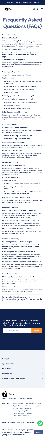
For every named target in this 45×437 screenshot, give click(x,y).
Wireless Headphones (21, 408)
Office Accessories (20, 416)
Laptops (29, 399)
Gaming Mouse (18, 413)
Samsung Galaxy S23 (20, 411)
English (34, 2)
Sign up (36, 331)
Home (29, 413)
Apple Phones (18, 403)
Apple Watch (17, 406)
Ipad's (38, 406)
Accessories (23, 399)
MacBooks (12, 399)
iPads (39, 403)
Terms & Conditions (11, 427)
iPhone (4, 399)
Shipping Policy (26, 427)
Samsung (29, 406)
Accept (38, 432)
